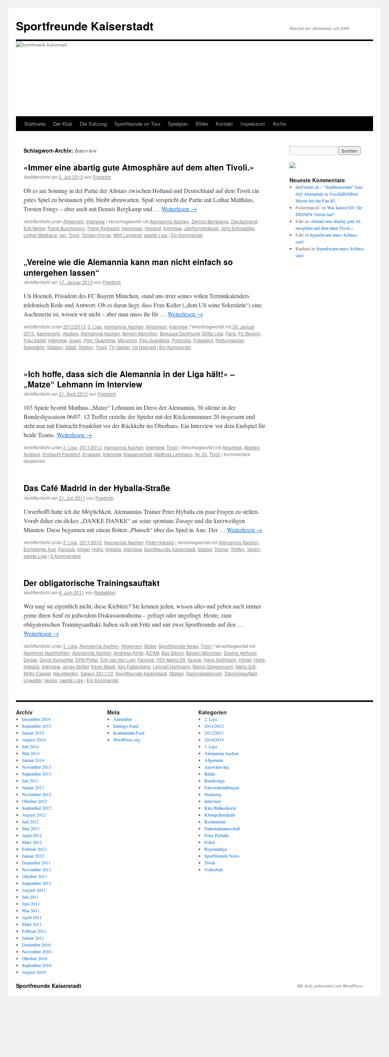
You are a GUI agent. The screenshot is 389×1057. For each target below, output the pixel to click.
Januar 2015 (33, 733)
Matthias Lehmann (173, 454)
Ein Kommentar (187, 235)
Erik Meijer (34, 228)
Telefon (85, 347)
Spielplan (178, 123)
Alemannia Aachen (169, 221)
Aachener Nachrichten (47, 652)
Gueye (194, 659)
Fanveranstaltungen (221, 787)
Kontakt (224, 123)
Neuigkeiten (65, 673)
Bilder (202, 123)
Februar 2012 (34, 849)
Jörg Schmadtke (238, 228)
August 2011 (34, 890)
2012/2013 (74, 326)
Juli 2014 (30, 746)
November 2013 (36, 767)
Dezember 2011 (36, 863)
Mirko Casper (37, 673)
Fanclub (66, 549)
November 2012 (36, 794)
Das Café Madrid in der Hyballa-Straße (97, 487)
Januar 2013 (33, 787)
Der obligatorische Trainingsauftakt (92, 582)
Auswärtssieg (216, 767)
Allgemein (73, 221)
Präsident (203, 340)
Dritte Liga (212, 333)
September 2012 (36, 808)
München (127, 340)
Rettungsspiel (229, 340)
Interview (95, 221)
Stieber (205, 549)
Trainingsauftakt (240, 673)
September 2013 (36, 774)
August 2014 (34, 739)
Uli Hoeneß (144, 347)
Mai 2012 (31, 828)
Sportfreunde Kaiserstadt (84, 25)
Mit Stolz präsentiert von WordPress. (330, 986)
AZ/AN (152, 652)
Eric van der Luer (117, 659)
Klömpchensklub (219, 815)
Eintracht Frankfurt (61, 454)
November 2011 (36, 869)
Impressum (252, 123)
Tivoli (73, 235)
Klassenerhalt (137, 454)
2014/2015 (214, 739)
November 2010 (36, 951)
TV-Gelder (119, 347)
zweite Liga (156, 235)
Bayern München (140, 333)
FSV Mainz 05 (171, 659)
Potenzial (181, 340)
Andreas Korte (129, 652)
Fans (231, 333)
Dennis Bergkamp (210, 221)
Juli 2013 (30, 780)
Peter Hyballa (160, 542)
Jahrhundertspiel (201, 228)
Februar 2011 (34, 931)
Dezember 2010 (36, 945)
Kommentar (215, 821)
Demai (30, 659)
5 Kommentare (66, 556)
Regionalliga (215, 849)
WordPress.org (126, 739)
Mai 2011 (31, 910)
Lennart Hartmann (171, 666)
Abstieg (70, 333)
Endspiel (91, 454)
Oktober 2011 (34, 876)
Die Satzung (93, 123)
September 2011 (36, 883)
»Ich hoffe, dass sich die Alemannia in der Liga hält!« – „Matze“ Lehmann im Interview (129, 379)
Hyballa (113, 549)
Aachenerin (48, 333)
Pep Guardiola (154, 340)
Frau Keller (35, 340)
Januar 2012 (33, 856)
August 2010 (34, 972)
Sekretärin (34, 347)
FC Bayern (249, 333)
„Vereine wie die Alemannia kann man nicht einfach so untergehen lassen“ (128, 267)
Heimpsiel (132, 228)
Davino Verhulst (240, 652)
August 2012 (34, 815)
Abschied (232, 447)
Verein (253, 549)
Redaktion (104, 592)
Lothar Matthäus (40, 235)
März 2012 (32, 842)
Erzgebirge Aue (40, 549)
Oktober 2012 (34, 801)
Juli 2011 (30, 897)
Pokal (209, 842)
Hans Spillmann (220, 659)
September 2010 (36, 965)
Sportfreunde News (178, 646)
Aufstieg (32, 454)
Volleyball (213, 869)
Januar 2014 (33, 760)
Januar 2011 (33, 938)
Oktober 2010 (34, 958)
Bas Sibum (172, 652)
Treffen (238, 549)
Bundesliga (214, 780)
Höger (83, 549)
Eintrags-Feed (125, 726)
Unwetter (33, 680)
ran (62, 235)
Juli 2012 (30, 821)
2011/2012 (90, 447)
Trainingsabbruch (204, 673)
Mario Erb (246, 666)
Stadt (70, 347)
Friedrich (102, 177)
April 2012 (32, 835)
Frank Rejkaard (103, 228)
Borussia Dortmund (180, 333)
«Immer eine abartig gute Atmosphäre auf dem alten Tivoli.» (139, 167)
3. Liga (95, 326)
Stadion (55, 347)
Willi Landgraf (127, 235)
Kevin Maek (103, 666)
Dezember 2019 (36, 719)
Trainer (221, 549)
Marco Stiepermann (213, 666)
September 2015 (36, 726)
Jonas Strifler (75, 666)
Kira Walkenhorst (220, 808)
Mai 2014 (31, 753)
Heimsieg (212, 794)
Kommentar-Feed (128, 733)
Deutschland (244, 221)
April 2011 (32, 917)
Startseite (35, 123)
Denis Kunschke (56, 659)
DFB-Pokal (87, 659)
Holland (153, 228)
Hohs (97, 549)
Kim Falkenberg (134, 666)
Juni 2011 (31, 904)
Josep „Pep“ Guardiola (92, 340)
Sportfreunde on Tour (137, 123)
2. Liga (70, 447)
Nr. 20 (201, 454)
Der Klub (62, 123)
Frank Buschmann (66, 228)
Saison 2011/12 (97, 673)
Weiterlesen (179, 209)
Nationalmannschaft (222, 828)
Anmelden (122, 719)
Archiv (280, 123)
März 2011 (32, 924)
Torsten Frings (96, 235)
